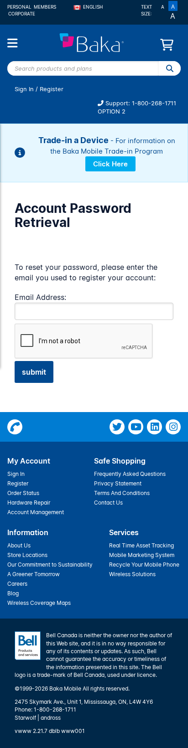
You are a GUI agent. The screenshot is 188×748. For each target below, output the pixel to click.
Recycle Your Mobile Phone (144, 564)
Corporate (21, 13)
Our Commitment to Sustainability (50, 564)
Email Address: (40, 297)
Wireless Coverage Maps (39, 602)
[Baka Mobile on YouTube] (135, 426)
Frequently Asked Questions (130, 473)
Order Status (23, 493)
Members (45, 7)
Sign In (24, 89)
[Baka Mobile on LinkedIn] (154, 426)
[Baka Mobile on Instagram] (173, 426)
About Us (19, 545)
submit (34, 372)
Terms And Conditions (122, 493)
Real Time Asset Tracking (141, 545)
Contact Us (108, 502)
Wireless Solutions (132, 574)
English (93, 7)
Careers (17, 583)
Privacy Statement (117, 483)
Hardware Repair (28, 502)
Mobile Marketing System (141, 555)
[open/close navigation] (12, 43)
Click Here (110, 164)
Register (51, 89)
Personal (19, 7)
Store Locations (27, 555)
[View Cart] (166, 47)
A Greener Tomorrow (33, 574)
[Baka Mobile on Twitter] (117, 426)
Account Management (35, 512)
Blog (13, 593)
